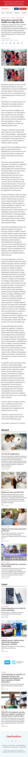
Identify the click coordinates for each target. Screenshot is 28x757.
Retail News (9, 12)
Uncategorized (20, 17)
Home (2, 12)
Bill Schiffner (4, 615)
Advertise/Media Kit (21, 745)
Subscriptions (14, 747)
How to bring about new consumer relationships (14, 565)
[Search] (12, 8)
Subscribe (23, 8)
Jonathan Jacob (5, 38)
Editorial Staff (12, 745)
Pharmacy (17, 12)
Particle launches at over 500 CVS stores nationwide (13, 609)
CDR (2, 504)
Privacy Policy (22, 747)
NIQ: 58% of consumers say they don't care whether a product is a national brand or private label (13, 714)
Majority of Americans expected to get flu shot (13, 530)
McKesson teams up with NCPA (12, 492)
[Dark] (10, 8)
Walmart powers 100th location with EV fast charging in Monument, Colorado (12, 642)
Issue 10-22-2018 (5, 17)
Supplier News (5, 606)
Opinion (13, 17)
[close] (26, 3)
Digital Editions (6, 747)
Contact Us (4, 745)
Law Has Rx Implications (10, 454)
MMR (16, 8)
